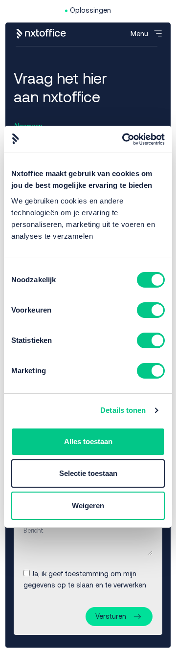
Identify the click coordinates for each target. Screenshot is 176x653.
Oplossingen (90, 10)
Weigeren (88, 505)
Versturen (110, 616)
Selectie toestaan (88, 473)
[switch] (151, 310)
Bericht (33, 530)
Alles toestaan (88, 441)
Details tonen (123, 410)
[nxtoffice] (41, 34)
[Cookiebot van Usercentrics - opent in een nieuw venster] (124, 139)
